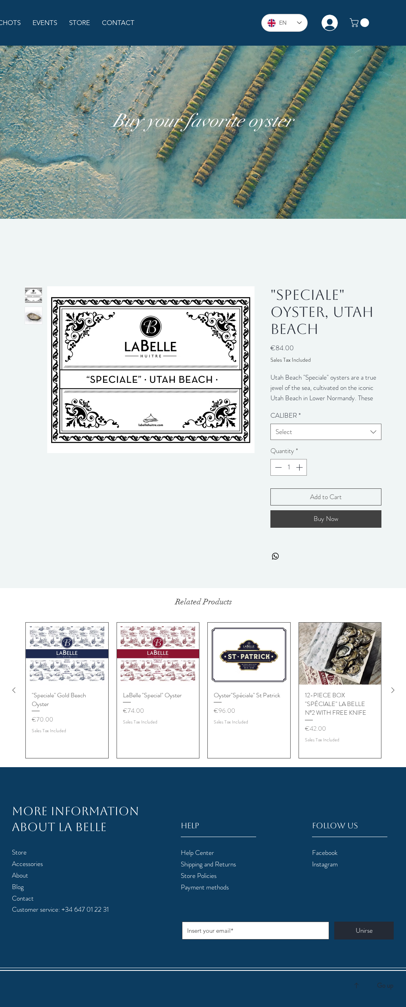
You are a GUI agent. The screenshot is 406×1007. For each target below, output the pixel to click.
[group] (203, 699)
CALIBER (285, 424)
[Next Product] (393, 699)
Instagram (325, 873)
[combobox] (325, 440)
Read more (282, 407)
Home (32, 257)
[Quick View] (67, 663)
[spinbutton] (288, 476)
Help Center (197, 861)
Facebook (324, 861)
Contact (23, 907)
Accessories (27, 872)
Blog (18, 895)
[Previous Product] (14, 699)
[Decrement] (277, 476)
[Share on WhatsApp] (275, 565)
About (20, 884)
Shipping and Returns (208, 873)
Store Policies (198, 884)
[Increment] (300, 476)
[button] (360, 22)
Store (19, 861)
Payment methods (205, 896)
